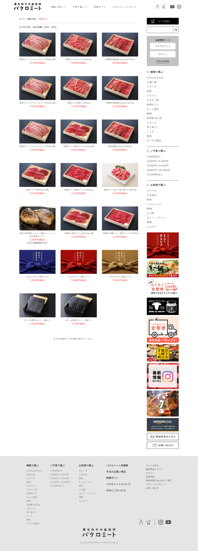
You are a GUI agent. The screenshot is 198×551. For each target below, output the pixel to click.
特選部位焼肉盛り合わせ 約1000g (120, 59)
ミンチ (150, 131)
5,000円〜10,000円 (158, 170)
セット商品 (153, 109)
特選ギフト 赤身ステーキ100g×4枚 (78, 146)
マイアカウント (162, 46)
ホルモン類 (153, 100)
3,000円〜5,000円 (158, 165)
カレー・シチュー (156, 217)
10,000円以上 (155, 174)
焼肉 (149, 91)
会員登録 (150, 476)
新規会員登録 (162, 61)
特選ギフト (100, 7)
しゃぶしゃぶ (154, 204)
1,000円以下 (154, 156)
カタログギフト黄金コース (120, 277)
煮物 (149, 222)
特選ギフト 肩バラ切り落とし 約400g (120, 190)
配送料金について (154, 469)
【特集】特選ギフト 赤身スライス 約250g (120, 233)
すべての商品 (154, 140)
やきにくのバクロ (116, 490)
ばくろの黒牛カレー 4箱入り (37, 320)
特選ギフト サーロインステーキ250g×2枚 (37, 103)
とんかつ (151, 226)
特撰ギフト (153, 104)
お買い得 (151, 82)
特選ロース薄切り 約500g (79, 103)
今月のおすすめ (155, 77)
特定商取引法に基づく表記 (158, 480)
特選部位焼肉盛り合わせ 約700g (120, 103)
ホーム (22, 19)
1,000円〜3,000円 (157, 161)
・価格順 (45, 27)
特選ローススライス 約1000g (78, 59)
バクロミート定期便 (117, 465)
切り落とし (153, 127)
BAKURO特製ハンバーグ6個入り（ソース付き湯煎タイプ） (37, 234)
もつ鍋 (150, 213)
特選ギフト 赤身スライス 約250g (80, 190)
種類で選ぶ (57, 7)
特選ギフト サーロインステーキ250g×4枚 (37, 59)
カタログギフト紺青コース (37, 277)
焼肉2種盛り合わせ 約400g (120, 146)
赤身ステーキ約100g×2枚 (37, 190)
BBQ (149, 113)
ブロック (151, 122)
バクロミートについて (124, 7)
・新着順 (53, 27)
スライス (151, 95)
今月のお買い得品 (116, 471)
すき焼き (151, 195)
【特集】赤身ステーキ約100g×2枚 (79, 233)
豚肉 (149, 136)
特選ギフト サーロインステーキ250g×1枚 (37, 146)
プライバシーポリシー (156, 484)
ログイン (162, 54)
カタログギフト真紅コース (78, 277)
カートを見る (164, 21)
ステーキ (151, 86)
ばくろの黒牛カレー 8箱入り (79, 320)
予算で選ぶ (78, 7)
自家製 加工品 (154, 118)
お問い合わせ (152, 488)
